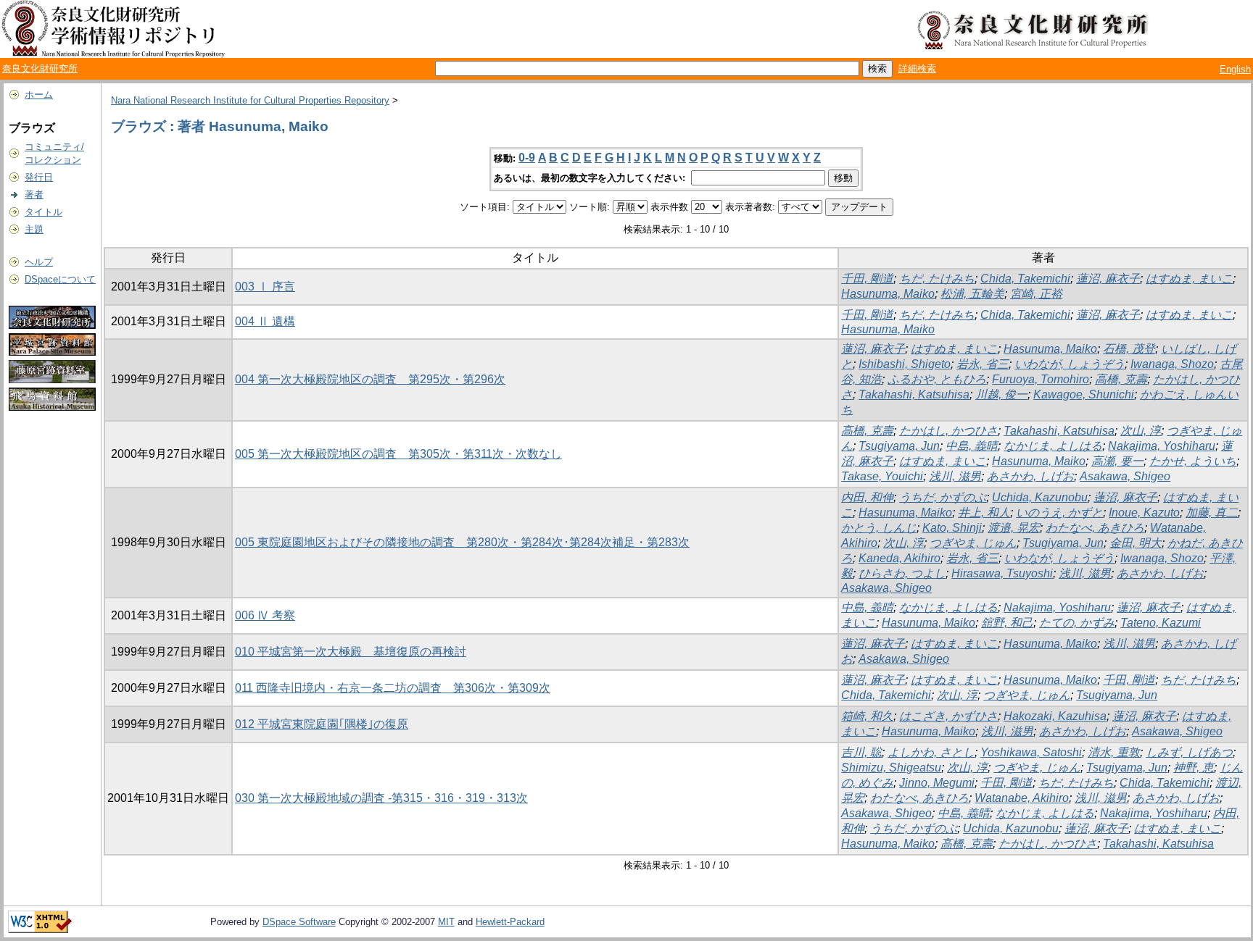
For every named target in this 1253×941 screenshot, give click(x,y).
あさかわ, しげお (1030, 476)
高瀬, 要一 (1117, 461)
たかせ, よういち (1192, 461)
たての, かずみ (1077, 622)
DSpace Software (299, 921)
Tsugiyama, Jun (899, 446)
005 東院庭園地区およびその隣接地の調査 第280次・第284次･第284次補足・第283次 (462, 542)
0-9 (526, 157)
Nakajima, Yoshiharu (1161, 446)
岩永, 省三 (982, 364)
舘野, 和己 (1007, 622)
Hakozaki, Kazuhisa (1055, 716)
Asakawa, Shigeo (1125, 476)
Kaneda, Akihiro (899, 558)
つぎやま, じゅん (973, 543)
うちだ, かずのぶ (942, 497)
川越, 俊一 (1001, 394)
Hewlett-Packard (510, 921)
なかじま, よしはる (1053, 446)
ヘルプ (39, 261)
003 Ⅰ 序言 (265, 286)
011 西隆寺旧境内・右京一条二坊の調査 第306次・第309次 (392, 688)
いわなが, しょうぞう (1069, 364)
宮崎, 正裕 (1036, 294)
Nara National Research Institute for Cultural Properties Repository (250, 100)
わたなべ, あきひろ (1095, 528)
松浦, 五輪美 (972, 294)
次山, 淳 (1140, 431)
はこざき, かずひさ (948, 716)
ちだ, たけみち (937, 278)
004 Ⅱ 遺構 (265, 321)
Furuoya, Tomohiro (1040, 379)
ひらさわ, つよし (902, 573)
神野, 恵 (1193, 767)
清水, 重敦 (1114, 752)
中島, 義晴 (972, 446)
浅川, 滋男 (955, 476)
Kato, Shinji (952, 528)
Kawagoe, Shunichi (1083, 394)
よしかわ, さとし (931, 752)
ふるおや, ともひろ (937, 379)
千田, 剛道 (867, 278)
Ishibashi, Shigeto (905, 364)
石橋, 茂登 (1129, 349)
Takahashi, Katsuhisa (914, 394)
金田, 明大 (1135, 543)
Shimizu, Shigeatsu (891, 767)
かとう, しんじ (879, 528)
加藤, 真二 (1212, 512)
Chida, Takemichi (1025, 278)
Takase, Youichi (882, 476)
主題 (34, 229)
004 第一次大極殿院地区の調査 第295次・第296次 (370, 379)
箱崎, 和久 (867, 716)
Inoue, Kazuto (1144, 512)
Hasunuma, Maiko (888, 294)
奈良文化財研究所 (40, 68)
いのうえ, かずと (1059, 512)
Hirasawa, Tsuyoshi (1002, 573)
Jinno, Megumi (937, 783)
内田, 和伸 (867, 497)
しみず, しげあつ (1189, 752)
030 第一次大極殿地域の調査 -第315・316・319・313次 (381, 798)
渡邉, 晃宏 (1014, 528)
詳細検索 (917, 68)
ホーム (39, 94)
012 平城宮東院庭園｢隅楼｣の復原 (321, 724)
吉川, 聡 (861, 752)
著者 (34, 194)
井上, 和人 (984, 512)
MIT (446, 921)
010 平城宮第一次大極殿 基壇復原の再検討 (350, 651)
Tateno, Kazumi (1160, 622)
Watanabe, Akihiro (1022, 798)
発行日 (39, 177)
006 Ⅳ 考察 (265, 615)
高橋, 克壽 (1121, 379)
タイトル (43, 211)
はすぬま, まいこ (1189, 278)
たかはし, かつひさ (948, 431)
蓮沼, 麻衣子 (1108, 278)
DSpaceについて (60, 279)
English (1235, 69)
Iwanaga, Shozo (1172, 364)
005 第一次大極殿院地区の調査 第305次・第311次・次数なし (398, 454)
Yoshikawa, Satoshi (1031, 752)
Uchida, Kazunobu (1040, 497)
